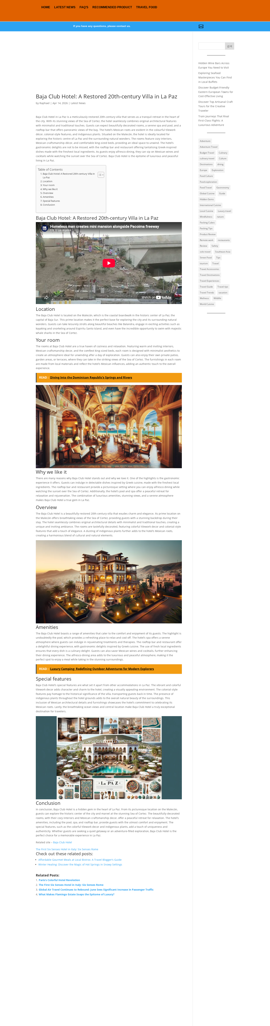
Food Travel (206, 187)
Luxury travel (224, 211)
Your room (49, 185)
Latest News (64, 7)
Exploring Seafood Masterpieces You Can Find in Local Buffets (215, 77)
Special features (51, 200)
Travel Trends (207, 292)
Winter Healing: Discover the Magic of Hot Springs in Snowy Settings (80, 864)
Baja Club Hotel (62, 842)
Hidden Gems (207, 199)
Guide (222, 193)
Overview (48, 193)
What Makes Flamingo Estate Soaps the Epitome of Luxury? (76, 894)
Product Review (207, 234)
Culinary (223, 152)
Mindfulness (206, 216)
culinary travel (207, 158)
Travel (215, 263)
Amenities (48, 196)
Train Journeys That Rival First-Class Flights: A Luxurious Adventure (213, 121)
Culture (222, 158)
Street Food (206, 257)
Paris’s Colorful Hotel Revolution (59, 880)
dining (220, 164)
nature (220, 216)
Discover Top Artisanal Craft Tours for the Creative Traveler (215, 106)
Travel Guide (206, 286)
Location (47, 181)
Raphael (44, 103)
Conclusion (49, 204)
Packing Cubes (207, 222)
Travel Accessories (209, 269)
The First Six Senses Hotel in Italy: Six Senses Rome (67, 849)
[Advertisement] (109, 68)
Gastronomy (222, 187)
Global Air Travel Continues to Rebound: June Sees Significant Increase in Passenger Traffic (96, 889)
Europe (203, 170)
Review (203, 245)
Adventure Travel (208, 146)
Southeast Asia (222, 251)
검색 (229, 46)
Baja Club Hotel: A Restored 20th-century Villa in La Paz (69, 175)
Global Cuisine (207, 193)
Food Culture (206, 176)
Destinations (206, 164)
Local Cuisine (206, 211)
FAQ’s (84, 7)
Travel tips (222, 286)
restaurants (224, 240)
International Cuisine (210, 205)
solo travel (205, 251)
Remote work (206, 240)
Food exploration (208, 181)
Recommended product (112, 7)
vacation (223, 292)
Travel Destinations (210, 275)
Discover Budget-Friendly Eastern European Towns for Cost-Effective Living (215, 92)
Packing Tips (206, 228)
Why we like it (50, 189)
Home (45, 7)
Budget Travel (207, 152)
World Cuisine (207, 304)
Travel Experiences (209, 280)
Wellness (204, 298)
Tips (218, 257)
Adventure (205, 141)
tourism (204, 263)
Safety (215, 245)
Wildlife (217, 298)
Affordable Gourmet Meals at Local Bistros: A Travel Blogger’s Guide (80, 859)
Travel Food (146, 7)
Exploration (217, 170)
